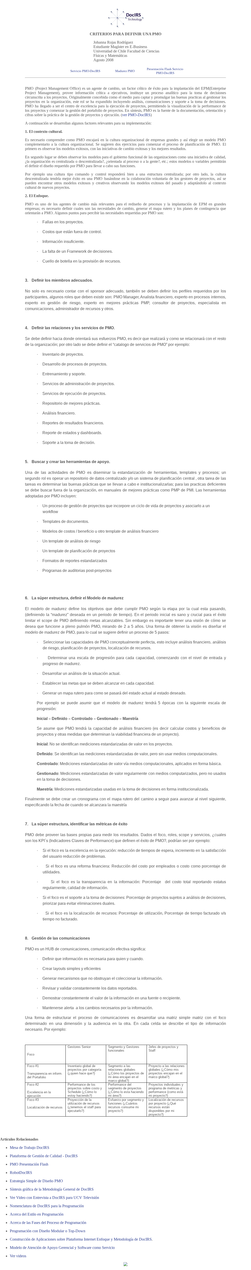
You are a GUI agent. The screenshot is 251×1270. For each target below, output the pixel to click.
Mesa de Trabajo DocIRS (29, 1147)
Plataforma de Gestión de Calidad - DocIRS (44, 1156)
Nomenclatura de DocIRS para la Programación (47, 1206)
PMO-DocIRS (139, 115)
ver (125, 115)
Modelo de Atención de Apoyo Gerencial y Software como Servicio (62, 1247)
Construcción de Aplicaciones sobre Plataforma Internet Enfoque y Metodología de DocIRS (81, 1239)
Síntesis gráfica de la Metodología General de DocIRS (52, 1189)
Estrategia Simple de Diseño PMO (36, 1181)
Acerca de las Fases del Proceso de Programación (48, 1222)
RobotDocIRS (21, 1172)
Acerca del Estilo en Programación (36, 1214)
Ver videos (18, 1256)
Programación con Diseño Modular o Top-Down (47, 1231)
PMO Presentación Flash (29, 1164)
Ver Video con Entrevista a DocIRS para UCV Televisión (54, 1197)
